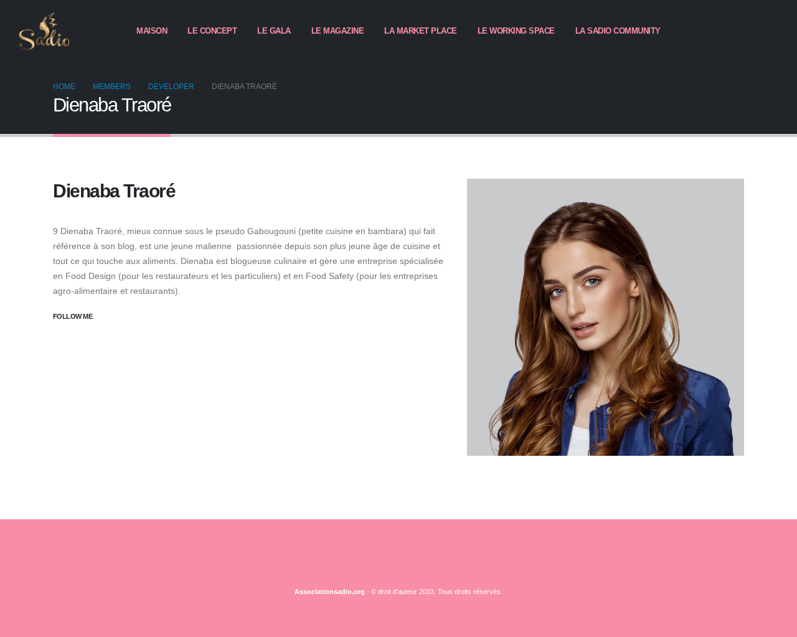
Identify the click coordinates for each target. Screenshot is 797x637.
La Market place (420, 30)
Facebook (374, 561)
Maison (151, 30)
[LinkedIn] (769, 31)
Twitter (398, 561)
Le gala (274, 30)
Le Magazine (337, 30)
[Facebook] (726, 31)
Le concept (212, 30)
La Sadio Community (618, 30)
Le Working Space (516, 30)
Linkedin (422, 561)
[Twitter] (748, 31)
